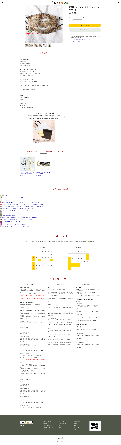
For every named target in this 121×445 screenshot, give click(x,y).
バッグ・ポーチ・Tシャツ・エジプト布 (11, 221)
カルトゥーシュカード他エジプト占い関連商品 (12, 197)
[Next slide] (61, 24)
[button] (27, 45)
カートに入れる (86, 25)
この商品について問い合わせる (78, 41)
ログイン (75, 425)
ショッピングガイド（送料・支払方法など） (81, 39)
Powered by (55, 438)
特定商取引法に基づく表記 (48, 427)
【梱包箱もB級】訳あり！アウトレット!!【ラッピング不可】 (15, 226)
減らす (74, 17)
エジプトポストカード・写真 (8, 213)
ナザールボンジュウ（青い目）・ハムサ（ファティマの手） (15, 210)
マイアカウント (77, 421)
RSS (59, 425)
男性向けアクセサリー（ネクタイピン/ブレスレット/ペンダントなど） (18, 208)
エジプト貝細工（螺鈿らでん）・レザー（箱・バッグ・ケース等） (17, 219)
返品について (45, 423)
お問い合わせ (76, 429)
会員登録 (75, 423)
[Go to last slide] (26, 24)
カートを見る (76, 427)
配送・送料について (47, 421)
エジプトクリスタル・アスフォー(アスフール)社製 (13, 224)
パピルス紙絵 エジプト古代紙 (8, 215)
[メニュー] (2, 2)
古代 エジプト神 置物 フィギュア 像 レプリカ (12, 200)
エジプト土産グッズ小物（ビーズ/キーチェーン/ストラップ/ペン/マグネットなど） (20, 202)
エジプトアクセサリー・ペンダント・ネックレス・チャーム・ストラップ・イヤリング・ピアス (23, 206)
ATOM (60, 427)
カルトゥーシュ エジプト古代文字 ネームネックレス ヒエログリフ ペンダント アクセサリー (23, 204)
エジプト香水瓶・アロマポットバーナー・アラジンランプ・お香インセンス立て (20, 217)
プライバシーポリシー (47, 429)
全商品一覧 (4, 195)
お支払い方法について (47, 425)
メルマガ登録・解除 (62, 423)
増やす (80, 17)
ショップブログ (62, 421)
